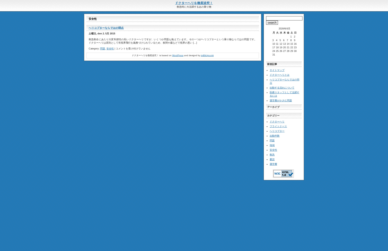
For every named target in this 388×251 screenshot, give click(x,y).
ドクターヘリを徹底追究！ (194, 3)
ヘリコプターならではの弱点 (106, 27)
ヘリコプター (277, 131)
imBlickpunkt (207, 55)
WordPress (177, 55)
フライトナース (278, 126)
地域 (272, 145)
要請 (272, 159)
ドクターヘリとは (279, 74)
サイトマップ (277, 70)
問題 (102, 48)
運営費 (273, 164)
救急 (272, 154)
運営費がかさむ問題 (281, 100)
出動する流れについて (282, 87)
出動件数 (275, 135)
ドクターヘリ (277, 121)
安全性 (110, 48)
